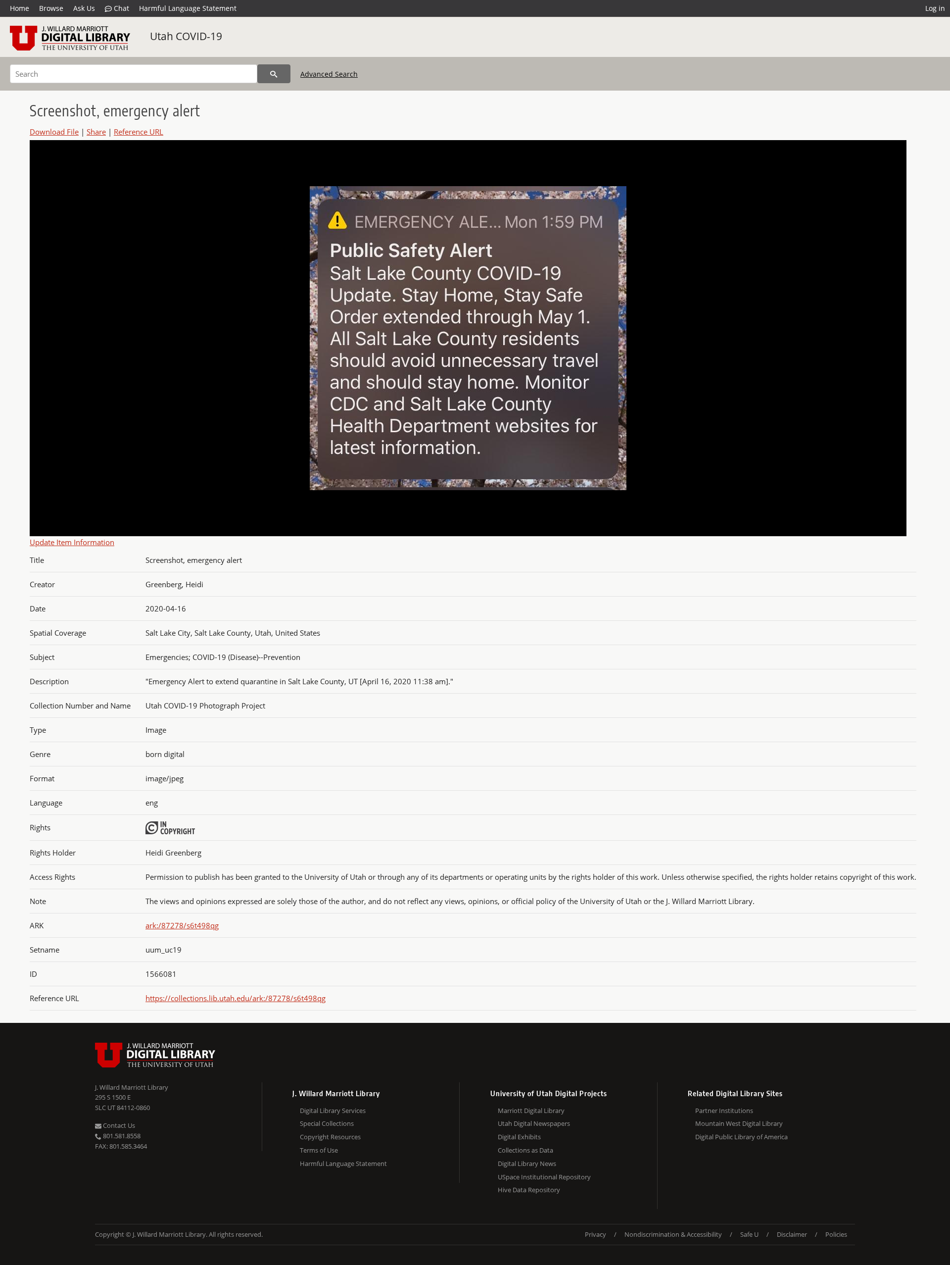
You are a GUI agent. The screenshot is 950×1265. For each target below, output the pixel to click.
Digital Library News (527, 1163)
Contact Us (118, 1125)
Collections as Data (525, 1150)
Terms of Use (319, 1150)
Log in (935, 8)
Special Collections (327, 1123)
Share (96, 132)
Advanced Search (329, 74)
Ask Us (84, 8)
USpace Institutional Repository (544, 1176)
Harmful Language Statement (188, 8)
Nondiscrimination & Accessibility (673, 1234)
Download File (54, 132)
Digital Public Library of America (741, 1136)
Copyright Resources (330, 1136)
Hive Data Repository (529, 1189)
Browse (51, 8)
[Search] (273, 73)
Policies (836, 1234)
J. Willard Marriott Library (131, 1087)
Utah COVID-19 (186, 36)
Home (19, 8)
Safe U (749, 1234)
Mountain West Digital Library (739, 1123)
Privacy (595, 1234)
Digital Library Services (333, 1110)
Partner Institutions (724, 1110)
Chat (120, 8)
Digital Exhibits (519, 1136)
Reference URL (138, 132)
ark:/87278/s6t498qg (182, 925)
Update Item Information (72, 542)
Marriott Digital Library (531, 1110)
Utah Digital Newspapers (534, 1123)
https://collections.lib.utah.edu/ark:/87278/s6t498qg (235, 998)
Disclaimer (792, 1234)
